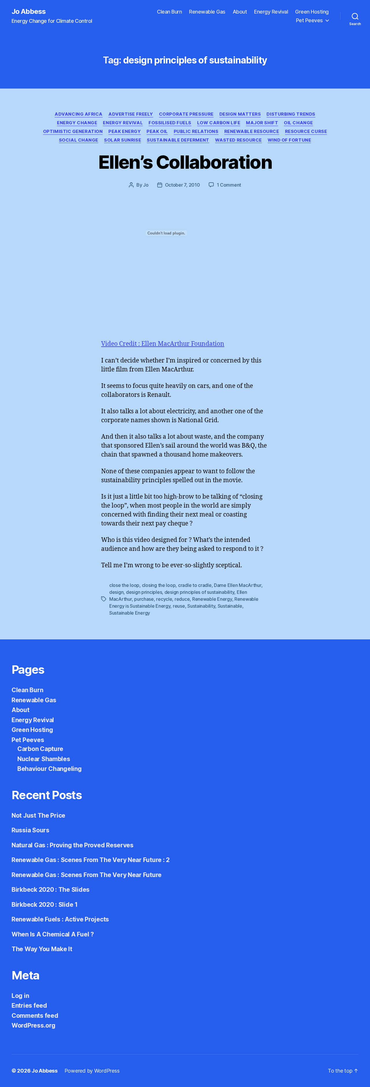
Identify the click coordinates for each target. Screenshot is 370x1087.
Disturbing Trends (291, 114)
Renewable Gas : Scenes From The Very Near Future (87, 874)
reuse (179, 606)
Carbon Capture (40, 748)
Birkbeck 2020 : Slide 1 (45, 904)
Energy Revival (271, 12)
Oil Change (298, 122)
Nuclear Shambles (43, 759)
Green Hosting (312, 12)
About (240, 12)
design (116, 592)
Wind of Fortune (289, 140)
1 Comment (229, 185)
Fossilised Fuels (170, 122)
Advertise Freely (130, 114)
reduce (182, 599)
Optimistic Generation (73, 131)
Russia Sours (30, 830)
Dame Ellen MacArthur (237, 585)
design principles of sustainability (199, 592)
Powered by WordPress (92, 1071)
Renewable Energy (212, 599)
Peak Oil (157, 131)
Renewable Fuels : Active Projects (60, 919)
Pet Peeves (309, 20)
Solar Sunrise (122, 140)
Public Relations (196, 131)
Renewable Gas (207, 12)
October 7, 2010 (182, 185)
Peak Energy (124, 131)
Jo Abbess (29, 11)
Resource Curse (306, 131)
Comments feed (35, 1015)
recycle (164, 599)
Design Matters (240, 114)
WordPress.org (34, 1025)
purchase (144, 599)
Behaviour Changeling (49, 768)
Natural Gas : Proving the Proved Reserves (73, 845)
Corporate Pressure (186, 114)
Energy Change (77, 122)
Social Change (78, 140)
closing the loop (159, 585)
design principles (144, 592)
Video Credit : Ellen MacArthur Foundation (162, 344)
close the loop (124, 585)
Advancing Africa (79, 114)
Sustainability (201, 606)
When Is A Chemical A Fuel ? (53, 934)
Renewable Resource (251, 131)
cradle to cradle (195, 585)
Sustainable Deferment (178, 140)
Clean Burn (169, 12)
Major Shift (262, 122)
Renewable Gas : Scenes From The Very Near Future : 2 (91, 859)
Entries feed (29, 1005)
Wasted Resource (238, 140)
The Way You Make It (42, 949)
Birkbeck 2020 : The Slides (51, 889)
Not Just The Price (38, 815)
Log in (20, 995)
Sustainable (230, 606)
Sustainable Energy (129, 613)
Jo (145, 185)
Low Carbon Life (218, 122)
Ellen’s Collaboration (185, 162)
